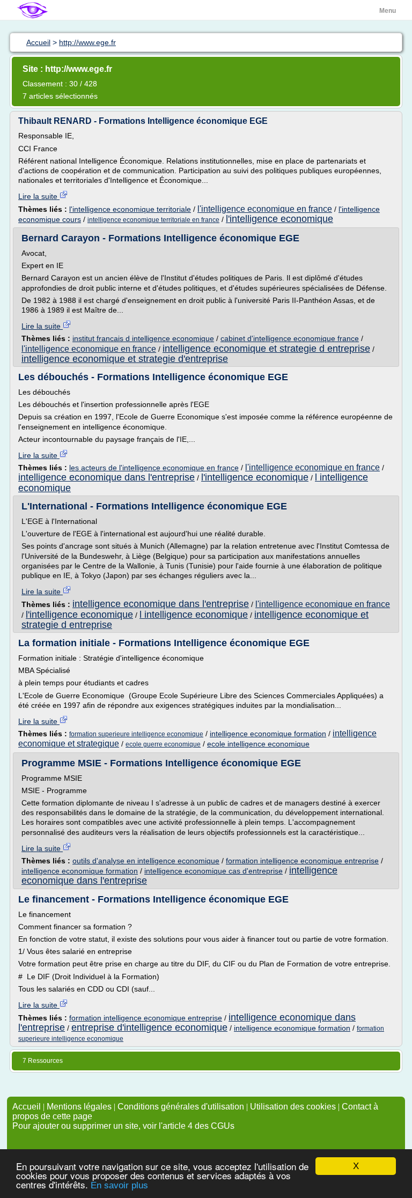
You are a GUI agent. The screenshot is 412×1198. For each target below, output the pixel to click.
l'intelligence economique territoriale (130, 209)
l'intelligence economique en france (264, 208)
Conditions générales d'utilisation (180, 1106)
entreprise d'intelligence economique (149, 1027)
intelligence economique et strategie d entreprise (266, 348)
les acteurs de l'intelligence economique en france (154, 467)
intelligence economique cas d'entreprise (213, 871)
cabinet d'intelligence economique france (289, 338)
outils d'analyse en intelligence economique (145, 860)
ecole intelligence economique (258, 743)
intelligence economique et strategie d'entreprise (124, 358)
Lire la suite (39, 196)
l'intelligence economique (279, 218)
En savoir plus (119, 1185)
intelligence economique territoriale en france (153, 220)
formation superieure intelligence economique (136, 734)
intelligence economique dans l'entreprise (106, 477)
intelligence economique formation (268, 733)
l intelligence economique (193, 614)
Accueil (26, 1106)
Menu (387, 10)
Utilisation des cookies (293, 1106)
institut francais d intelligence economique (143, 338)
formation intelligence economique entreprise (302, 860)
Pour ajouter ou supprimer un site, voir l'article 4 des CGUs (123, 1125)
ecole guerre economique (163, 744)
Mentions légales (79, 1106)
